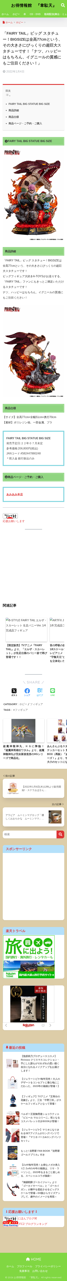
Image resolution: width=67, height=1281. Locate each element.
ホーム (5, 14)
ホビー (16, 14)
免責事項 (24, 1271)
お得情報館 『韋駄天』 (34, 5)
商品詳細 (14, 110)
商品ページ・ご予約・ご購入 (25, 123)
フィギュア (36, 704)
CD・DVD (35, 14)
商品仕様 (14, 116)
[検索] (60, 834)
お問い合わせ (40, 1271)
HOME (35, 1259)
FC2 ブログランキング (33, 1223)
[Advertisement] (33, 568)
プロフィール (24, 1266)
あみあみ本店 (14, 494)
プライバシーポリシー (48, 1266)
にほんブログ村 (27, 1218)
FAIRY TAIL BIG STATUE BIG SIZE (29, 103)
